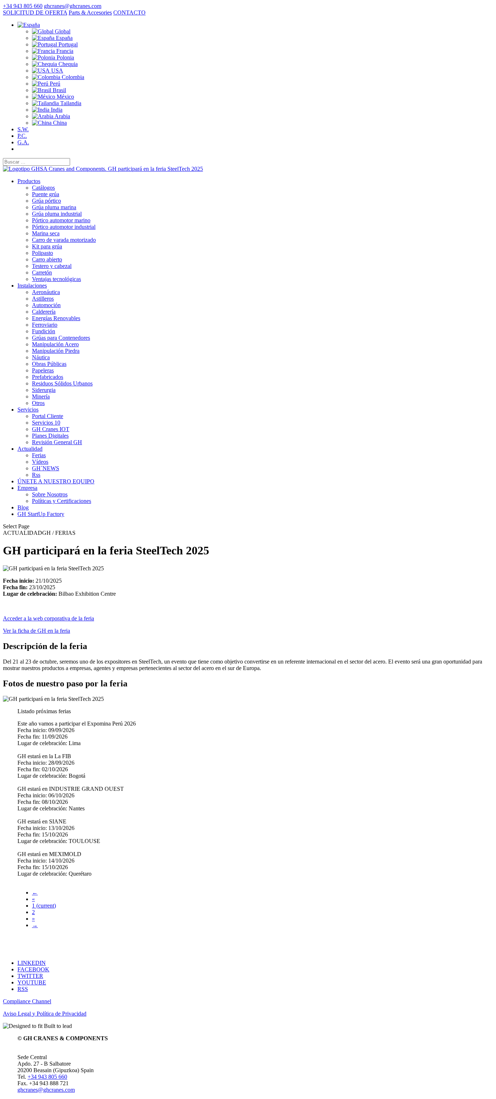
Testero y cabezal (52, 266)
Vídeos (40, 462)
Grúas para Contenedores (61, 338)
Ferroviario (44, 325)
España (63, 38)
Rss (36, 475)
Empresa (27, 488)
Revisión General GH (57, 442)
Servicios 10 (46, 423)
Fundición (43, 331)
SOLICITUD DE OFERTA (35, 12)
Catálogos (43, 188)
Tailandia (70, 103)
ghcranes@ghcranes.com (46, 1090)
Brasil (58, 90)
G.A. (23, 142)
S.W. (23, 129)
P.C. (22, 136)
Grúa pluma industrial (57, 214)
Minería (41, 396)
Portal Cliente (47, 416)
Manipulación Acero (55, 344)
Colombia (72, 77)
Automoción (46, 305)
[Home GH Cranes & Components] (103, 169)
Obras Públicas (49, 364)
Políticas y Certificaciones (61, 501)
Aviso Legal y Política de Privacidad (44, 1014)
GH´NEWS (45, 468)
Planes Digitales (50, 436)
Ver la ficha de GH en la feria (36, 631)
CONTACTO (129, 12)
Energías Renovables (56, 318)
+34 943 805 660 (22, 6)
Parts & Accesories (90, 12)
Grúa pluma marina (54, 207)
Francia (64, 51)
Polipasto (42, 253)
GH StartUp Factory (40, 514)
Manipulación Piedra (56, 351)
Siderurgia (44, 390)
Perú (54, 83)
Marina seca (46, 233)
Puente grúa (45, 194)
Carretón (42, 272)
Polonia (64, 57)
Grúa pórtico (46, 201)
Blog (23, 507)
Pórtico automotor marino (61, 220)
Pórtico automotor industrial (63, 227)
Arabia (61, 116)
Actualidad (29, 449)
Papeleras (43, 370)
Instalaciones (32, 285)
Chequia (67, 64)
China (59, 123)
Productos (28, 181)
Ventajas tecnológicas (56, 279)
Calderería (44, 312)
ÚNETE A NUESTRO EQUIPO (55, 481)
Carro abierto (47, 259)
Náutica (41, 357)
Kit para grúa (47, 246)
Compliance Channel (27, 1001)
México (64, 97)
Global (61, 31)
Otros (38, 403)
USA (56, 70)
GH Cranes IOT (50, 429)
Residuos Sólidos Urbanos (62, 383)
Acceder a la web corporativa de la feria (48, 618)
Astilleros (43, 299)
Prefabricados (47, 377)
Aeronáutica (46, 292)
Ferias (39, 455)
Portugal (67, 44)
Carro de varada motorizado (64, 240)
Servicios (27, 409)
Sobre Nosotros (50, 494)
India (55, 110)
